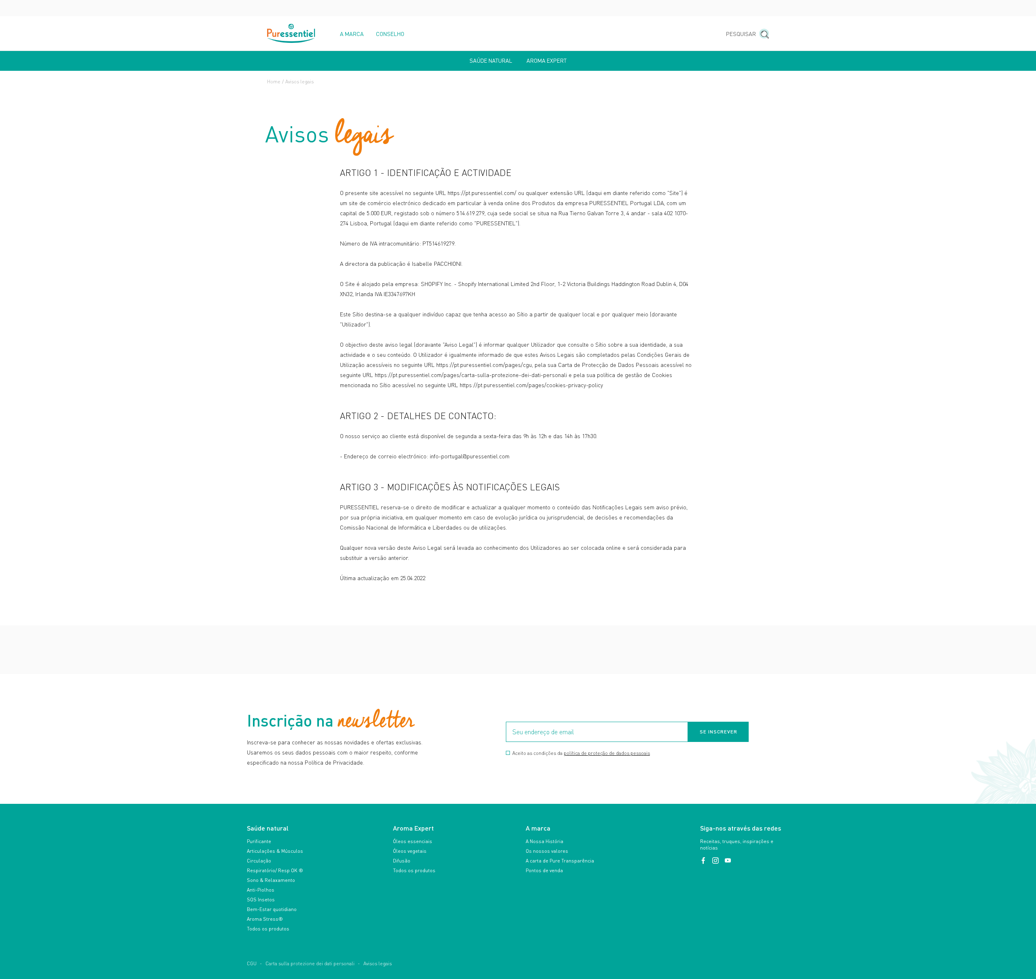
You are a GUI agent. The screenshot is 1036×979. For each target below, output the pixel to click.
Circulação (259, 861)
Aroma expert (546, 60)
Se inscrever (718, 732)
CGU (252, 963)
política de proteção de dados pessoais (607, 753)
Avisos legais (377, 963)
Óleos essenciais (412, 841)
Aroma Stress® (265, 919)
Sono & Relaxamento (271, 880)
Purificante (259, 841)
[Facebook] (704, 860)
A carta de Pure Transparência (560, 861)
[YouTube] (727, 860)
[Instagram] (716, 860)
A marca (352, 34)
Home (273, 81)
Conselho (390, 34)
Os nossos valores (547, 851)
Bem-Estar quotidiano (272, 909)
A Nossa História (544, 841)
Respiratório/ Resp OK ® (275, 870)
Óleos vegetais (410, 851)
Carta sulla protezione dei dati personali (310, 963)
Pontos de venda (544, 870)
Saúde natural (490, 60)
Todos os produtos (268, 929)
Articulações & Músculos (275, 851)
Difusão (401, 861)
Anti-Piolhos (260, 890)
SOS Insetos (261, 899)
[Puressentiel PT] (291, 33)
